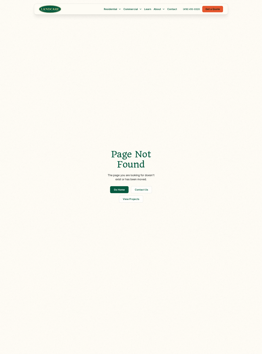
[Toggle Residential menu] (119, 9)
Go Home (119, 189)
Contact (172, 9)
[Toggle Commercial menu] (140, 9)
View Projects (131, 199)
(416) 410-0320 (191, 9)
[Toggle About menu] (163, 9)
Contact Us (141, 189)
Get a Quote (212, 9)
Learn (147, 9)
